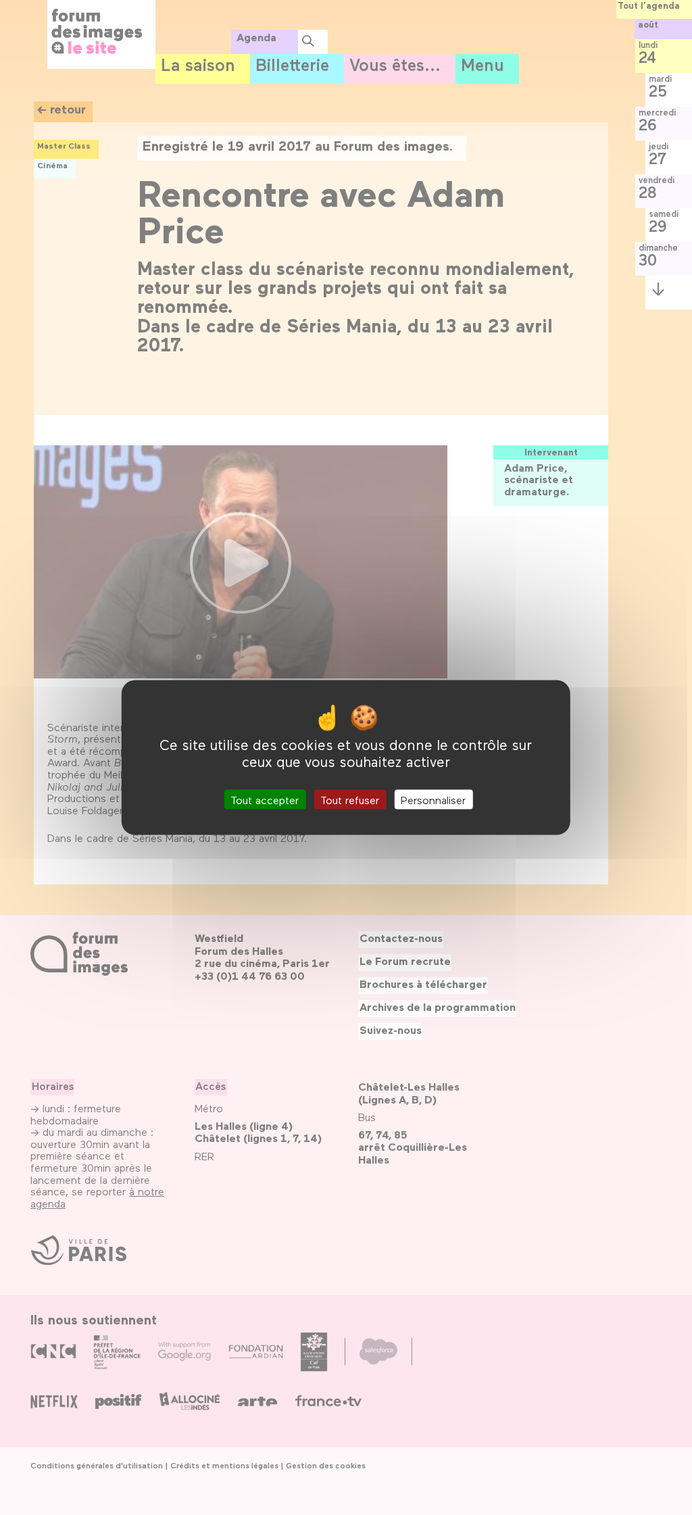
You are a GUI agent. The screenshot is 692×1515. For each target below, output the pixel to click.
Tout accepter (264, 799)
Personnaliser (433, 799)
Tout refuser (349, 799)
